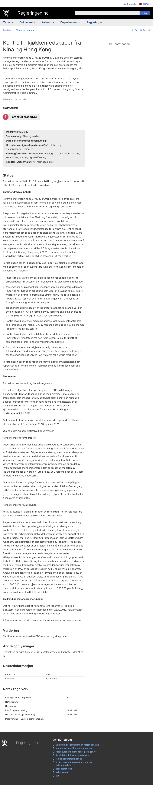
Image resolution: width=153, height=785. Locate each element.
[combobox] (107, 13)
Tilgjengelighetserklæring (69, 758)
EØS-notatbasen (119, 44)
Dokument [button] (26, 22)
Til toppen (45, 727)
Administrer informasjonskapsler (73, 755)
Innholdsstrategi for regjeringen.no (74, 748)
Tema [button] (7, 22)
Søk (144, 13)
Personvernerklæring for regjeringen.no (76, 751)
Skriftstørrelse (130, 4)
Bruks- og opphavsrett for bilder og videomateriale (74, 764)
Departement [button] (69, 22)
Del (136, 30)
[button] (25, 30)
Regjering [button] (93, 22)
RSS (58, 775)
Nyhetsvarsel (62, 772)
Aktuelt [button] (47, 22)
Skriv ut (146, 30)
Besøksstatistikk (64, 768)
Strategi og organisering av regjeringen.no (77, 744)
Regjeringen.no (33, 13)
